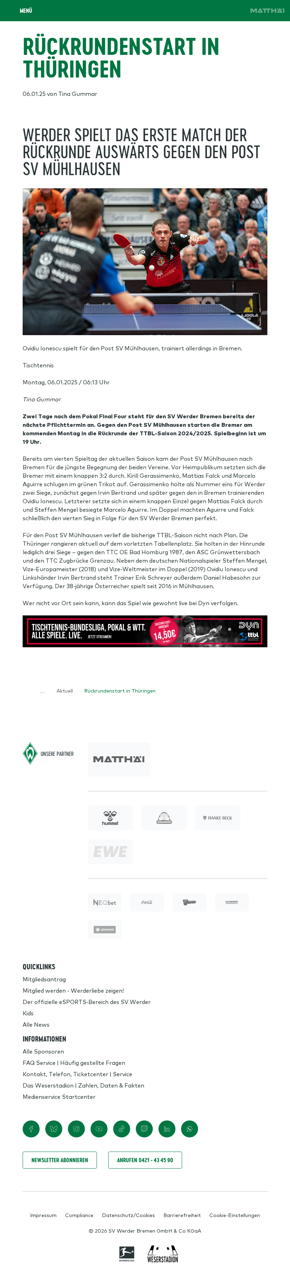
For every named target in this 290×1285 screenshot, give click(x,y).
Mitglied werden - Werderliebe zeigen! (73, 990)
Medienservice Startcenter (59, 1096)
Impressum (43, 1215)
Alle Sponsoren (43, 1051)
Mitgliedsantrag (44, 979)
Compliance (79, 1215)
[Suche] (196, 10)
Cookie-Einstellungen (234, 1215)
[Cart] (216, 10)
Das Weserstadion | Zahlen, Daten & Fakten (83, 1085)
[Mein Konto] (236, 10)
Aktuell (65, 690)
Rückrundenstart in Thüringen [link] (120, 690)
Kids (28, 1013)
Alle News (36, 1024)
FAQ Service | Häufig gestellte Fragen (74, 1062)
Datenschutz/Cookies (128, 1215)
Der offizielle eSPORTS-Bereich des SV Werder (87, 1001)
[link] (267, 10)
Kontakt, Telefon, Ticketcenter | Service (77, 1074)
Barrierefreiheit (182, 1215)
